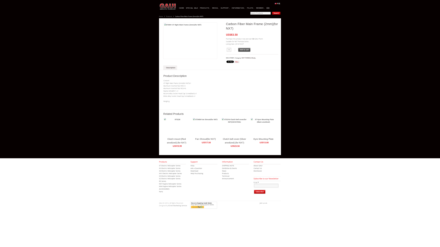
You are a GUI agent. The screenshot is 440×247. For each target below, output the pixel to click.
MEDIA (215, 8)
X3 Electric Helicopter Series (169, 176)
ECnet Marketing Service (177, 205)
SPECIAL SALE (192, 8)
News (224, 171)
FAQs (192, 166)
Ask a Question (196, 168)
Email (256, 182)
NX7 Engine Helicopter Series (170, 184)
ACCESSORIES (164, 189)
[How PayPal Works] (203, 207)
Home (161, 16)
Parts (161, 192)
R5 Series (162, 181)
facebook (269, 203)
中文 (278, 3)
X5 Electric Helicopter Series (169, 168)
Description (170, 68)
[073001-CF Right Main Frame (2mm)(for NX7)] (190, 40)
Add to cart (244, 50)
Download (194, 171)
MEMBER (259, 8)
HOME (181, 8)
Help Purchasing (197, 173)
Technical (225, 176)
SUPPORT (225, 8)
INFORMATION (238, 8)
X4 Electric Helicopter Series (169, 171)
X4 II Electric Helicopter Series (170, 173)
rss (279, 203)
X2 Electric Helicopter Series (169, 178)
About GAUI (258, 166)
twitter (272, 203)
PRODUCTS (204, 8)
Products (169, 16)
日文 (268, 8)
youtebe (275, 203)
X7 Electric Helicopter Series (169, 166)
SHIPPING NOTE (228, 166)
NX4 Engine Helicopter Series (170, 186)
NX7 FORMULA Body (249, 58)
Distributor (258, 171)
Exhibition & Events (229, 168)
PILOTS (250, 8)
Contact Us (258, 168)
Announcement (228, 178)
